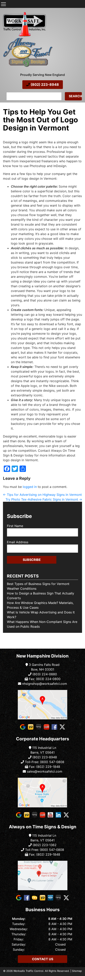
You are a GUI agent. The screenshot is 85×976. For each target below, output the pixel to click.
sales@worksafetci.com (44, 771)
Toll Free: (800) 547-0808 (44, 850)
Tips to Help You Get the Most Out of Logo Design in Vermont (40, 119)
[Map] (42, 704)
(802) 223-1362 (44, 845)
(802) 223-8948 (44, 84)
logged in (30, 487)
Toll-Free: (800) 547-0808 (44, 762)
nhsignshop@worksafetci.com (44, 684)
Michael (7, 134)
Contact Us (42, 959)
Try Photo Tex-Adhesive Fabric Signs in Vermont (44, 499)
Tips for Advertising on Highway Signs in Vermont (42, 495)
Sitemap (77, 970)
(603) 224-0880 (44, 674)
